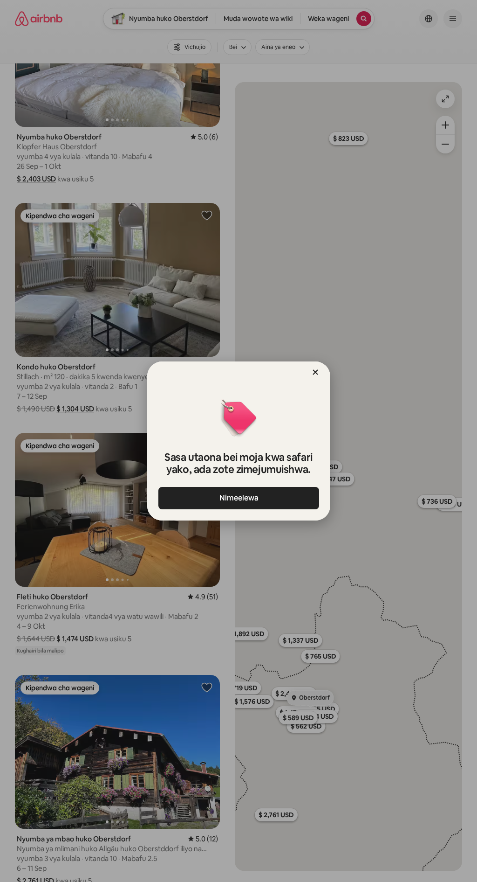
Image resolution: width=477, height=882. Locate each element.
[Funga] (315, 372)
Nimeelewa (238, 498)
